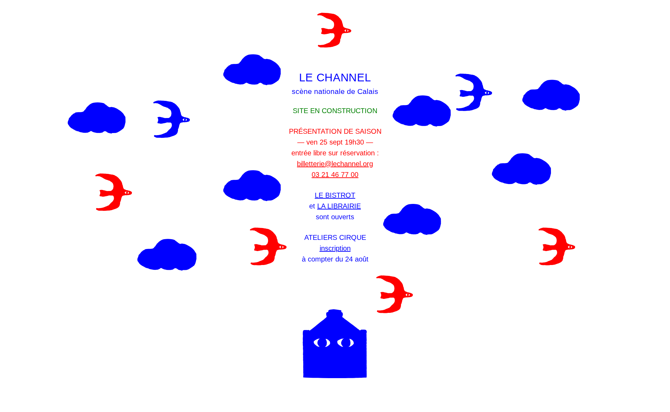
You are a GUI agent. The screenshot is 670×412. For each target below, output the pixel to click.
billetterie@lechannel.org (335, 164)
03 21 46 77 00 (335, 174)
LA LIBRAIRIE (339, 206)
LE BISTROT (335, 195)
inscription (335, 248)
